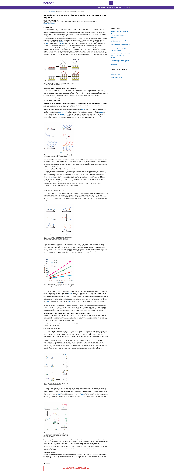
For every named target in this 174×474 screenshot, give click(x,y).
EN (128, 3)
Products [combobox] (64, 3)
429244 (83, 109)
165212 (93, 111)
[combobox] (87, 3)
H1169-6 (60, 112)
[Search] (111, 3)
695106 (62, 114)
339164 (69, 301)
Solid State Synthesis (51, 11)
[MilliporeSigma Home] (49, 3)
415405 (101, 298)
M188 (82, 394)
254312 (47, 43)
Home (45, 11)
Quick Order (118, 7)
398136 (60, 394)
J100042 (85, 298)
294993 (61, 43)
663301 (61, 42)
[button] (100, 7)
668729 (70, 293)
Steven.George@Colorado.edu (49, 23)
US (124, 3)
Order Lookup (110, 7)
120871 (101, 112)
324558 (52, 177)
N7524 (47, 301)
